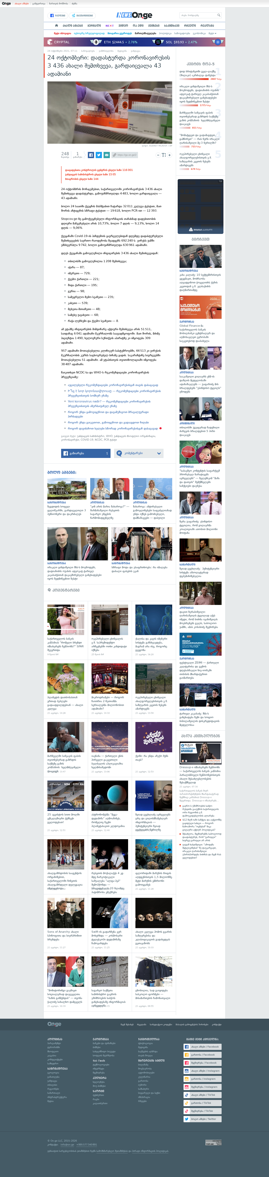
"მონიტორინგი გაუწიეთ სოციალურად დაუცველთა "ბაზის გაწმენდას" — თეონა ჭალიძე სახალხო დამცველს (66, 982)
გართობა (143, 1080)
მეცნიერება (99, 1072)
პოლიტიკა (165, 33)
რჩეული (190, 25)
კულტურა (100, 1078)
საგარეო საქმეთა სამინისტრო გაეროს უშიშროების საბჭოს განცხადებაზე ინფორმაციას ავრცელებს (110, 982)
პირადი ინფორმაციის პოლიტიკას (150, 1151)
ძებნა (74, 3)
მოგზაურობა (145, 1068)
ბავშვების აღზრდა (148, 1051)
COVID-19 (87, 439)
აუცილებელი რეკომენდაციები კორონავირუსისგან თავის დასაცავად (113, 385)
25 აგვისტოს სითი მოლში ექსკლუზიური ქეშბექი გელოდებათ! (66, 806)
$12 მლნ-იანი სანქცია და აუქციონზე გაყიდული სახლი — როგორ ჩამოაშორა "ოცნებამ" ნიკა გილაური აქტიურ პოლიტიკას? (201, 824)
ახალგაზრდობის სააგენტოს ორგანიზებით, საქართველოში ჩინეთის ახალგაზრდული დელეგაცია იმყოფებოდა (66, 865)
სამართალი (53, 1093)
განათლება (53, 1076)
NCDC (98, 439)
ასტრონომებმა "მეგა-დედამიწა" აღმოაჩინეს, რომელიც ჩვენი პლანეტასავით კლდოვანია (110, 806)
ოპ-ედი (138, 25)
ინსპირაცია (144, 1097)
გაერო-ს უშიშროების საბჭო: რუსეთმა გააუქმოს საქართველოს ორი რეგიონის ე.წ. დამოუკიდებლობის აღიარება (200, 811)
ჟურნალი (94, 25)
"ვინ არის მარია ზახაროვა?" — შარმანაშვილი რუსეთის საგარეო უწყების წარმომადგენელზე (111, 499)
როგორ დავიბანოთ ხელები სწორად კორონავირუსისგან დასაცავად (113, 428)
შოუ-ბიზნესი (99, 1086)
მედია (50, 1101)
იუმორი (142, 1085)
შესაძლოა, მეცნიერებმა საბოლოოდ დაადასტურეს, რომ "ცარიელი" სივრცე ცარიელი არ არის (201, 837)
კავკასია (51, 1055)
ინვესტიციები (84, 15)
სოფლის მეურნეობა (103, 1055)
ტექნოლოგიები (101, 1064)
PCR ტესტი (110, 439)
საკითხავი (171, 25)
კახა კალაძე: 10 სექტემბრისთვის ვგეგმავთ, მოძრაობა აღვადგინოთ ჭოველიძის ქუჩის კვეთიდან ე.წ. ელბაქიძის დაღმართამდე (201, 268)
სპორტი (98, 1091)
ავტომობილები (146, 1072)
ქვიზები (153, 25)
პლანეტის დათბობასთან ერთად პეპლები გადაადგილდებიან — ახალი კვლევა (66, 689)
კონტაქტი (217, 1024)
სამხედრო (52, 1063)
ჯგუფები (59, 15)
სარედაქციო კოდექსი (161, 1024)
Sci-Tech (99, 1060)
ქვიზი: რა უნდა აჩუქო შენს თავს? (154, 747)
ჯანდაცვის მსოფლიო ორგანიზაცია (134, 436)
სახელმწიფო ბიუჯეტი (104, 1051)
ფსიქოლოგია (145, 1043)
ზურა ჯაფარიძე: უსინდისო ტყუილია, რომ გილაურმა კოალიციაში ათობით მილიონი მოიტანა (201, 513)
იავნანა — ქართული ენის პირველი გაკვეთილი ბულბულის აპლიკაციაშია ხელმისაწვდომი (110, 747)
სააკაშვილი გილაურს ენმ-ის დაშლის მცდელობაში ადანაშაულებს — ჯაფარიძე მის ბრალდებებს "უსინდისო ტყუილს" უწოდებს (201, 370)
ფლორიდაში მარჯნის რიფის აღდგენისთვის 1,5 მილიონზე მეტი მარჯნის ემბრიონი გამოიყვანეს (154, 865)
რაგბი (96, 1099)
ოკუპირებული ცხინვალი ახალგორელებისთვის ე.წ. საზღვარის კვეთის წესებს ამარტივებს (154, 689)
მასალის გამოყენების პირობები (192, 1024)
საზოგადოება (182, 33)
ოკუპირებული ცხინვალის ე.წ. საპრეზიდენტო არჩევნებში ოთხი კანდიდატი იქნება (110, 630)
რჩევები (142, 1101)
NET (110, 25)
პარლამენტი (54, 1043)
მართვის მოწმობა (58, 3)
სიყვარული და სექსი (149, 1093)
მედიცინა (122, 51)
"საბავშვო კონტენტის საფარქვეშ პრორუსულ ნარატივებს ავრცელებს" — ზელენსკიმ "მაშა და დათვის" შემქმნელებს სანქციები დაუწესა (201, 464)
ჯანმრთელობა (106, 51)
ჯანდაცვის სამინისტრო (90, 436)
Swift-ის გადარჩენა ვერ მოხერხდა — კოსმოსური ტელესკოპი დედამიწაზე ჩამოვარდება (110, 923)
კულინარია (144, 1076)
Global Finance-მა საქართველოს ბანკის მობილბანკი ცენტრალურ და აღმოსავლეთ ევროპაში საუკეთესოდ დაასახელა (201, 319)
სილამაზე (143, 1064)
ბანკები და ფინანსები (104, 1043)
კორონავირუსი (70, 439)
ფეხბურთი (98, 1095)
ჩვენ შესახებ (127, 1024)
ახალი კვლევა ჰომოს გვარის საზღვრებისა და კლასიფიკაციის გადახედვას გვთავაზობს (154, 923)
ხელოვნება (99, 1082)
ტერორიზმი (53, 1047)
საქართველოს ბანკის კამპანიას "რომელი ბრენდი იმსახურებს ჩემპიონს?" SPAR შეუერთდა (66, 630)
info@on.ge (67, 1144)
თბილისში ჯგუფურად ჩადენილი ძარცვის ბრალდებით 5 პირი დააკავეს (201, 417)
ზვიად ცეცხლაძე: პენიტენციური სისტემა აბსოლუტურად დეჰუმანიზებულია (201, 558)
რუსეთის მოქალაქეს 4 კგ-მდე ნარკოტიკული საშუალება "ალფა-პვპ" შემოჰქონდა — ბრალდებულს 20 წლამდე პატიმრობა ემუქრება (110, 865)
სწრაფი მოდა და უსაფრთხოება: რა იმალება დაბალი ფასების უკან (144, 550)
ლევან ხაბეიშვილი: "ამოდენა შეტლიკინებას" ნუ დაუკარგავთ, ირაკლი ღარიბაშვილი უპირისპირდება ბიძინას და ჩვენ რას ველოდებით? (201, 851)
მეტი (211, 33)
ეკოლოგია (53, 1072)
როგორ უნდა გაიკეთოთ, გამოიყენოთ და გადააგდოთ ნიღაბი (108, 422)
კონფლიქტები (55, 1059)
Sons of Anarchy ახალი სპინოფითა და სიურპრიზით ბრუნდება (66, 923)
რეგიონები (53, 1089)
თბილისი (52, 1085)
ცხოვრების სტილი (151, 1060)
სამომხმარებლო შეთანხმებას (112, 1151)
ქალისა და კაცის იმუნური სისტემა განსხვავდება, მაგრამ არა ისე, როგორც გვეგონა (154, 630)
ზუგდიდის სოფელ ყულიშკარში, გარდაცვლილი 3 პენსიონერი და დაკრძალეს (68, 497)
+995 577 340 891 (86, 1144)
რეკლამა (207, 25)
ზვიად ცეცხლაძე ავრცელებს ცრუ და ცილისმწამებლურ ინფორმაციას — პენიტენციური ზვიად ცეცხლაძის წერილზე (154, 806)
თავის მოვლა (145, 1055)
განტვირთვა (38, 3)
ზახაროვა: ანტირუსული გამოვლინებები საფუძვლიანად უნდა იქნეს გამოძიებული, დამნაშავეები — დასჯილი (154, 499)
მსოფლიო (53, 1051)
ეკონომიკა (199, 33)
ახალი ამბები (22, 3)
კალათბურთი (100, 1103)
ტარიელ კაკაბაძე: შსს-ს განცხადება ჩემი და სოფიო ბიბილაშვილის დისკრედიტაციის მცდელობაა (201, 705)
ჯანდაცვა (135, 51)
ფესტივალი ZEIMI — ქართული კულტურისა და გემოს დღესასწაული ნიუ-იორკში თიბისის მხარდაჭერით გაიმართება (201, 656)
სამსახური (143, 1089)
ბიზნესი (96, 1047)
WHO (109, 436)
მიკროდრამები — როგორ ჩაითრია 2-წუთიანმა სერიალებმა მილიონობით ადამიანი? (110, 689)
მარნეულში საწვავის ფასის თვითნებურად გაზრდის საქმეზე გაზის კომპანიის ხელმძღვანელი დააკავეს (66, 747)
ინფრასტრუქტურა (57, 1097)
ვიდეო (123, 25)
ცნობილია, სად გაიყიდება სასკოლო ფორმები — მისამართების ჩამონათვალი (154, 982)
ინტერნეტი (98, 1068)
